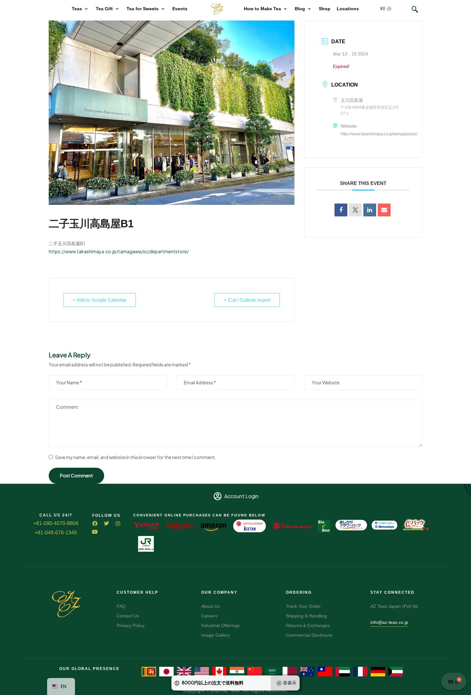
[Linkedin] (369, 210)
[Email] (384, 210)
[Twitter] (106, 523)
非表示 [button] (289, 682)
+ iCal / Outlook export (247, 300)
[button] (81, 8)
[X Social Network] (355, 210)
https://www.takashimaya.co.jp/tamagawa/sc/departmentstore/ (119, 251)
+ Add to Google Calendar (100, 300)
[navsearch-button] (415, 9)
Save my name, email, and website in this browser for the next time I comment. (135, 457)
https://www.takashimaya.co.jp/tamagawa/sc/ (379, 134)
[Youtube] (94, 531)
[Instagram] (117, 523)
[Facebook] (94, 523)
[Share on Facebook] (341, 210)
